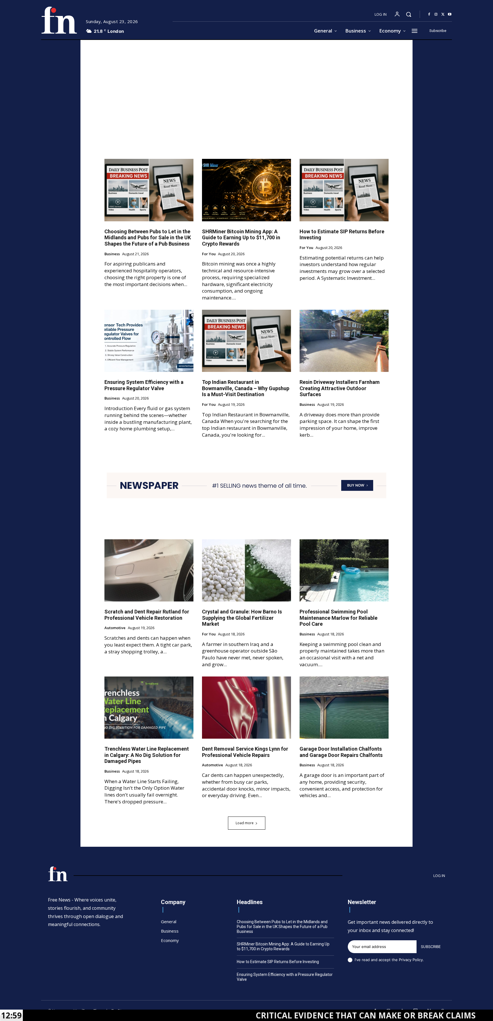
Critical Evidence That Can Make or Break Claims (315, 1015)
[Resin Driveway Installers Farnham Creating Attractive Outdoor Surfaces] (344, 341)
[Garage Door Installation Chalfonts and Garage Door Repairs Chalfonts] (344, 707)
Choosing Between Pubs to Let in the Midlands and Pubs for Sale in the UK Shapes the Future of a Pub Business (147, 237)
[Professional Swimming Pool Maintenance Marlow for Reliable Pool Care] (344, 570)
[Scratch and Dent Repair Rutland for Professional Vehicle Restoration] (148, 570)
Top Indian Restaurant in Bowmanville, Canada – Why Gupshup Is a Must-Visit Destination (245, 388)
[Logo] (59, 20)
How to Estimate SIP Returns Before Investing (278, 961)
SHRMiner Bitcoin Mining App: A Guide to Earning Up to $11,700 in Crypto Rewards (241, 237)
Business (112, 254)
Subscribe (431, 946)
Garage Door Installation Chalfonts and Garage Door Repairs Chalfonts (341, 752)
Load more (245, 823)
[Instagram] (436, 14)
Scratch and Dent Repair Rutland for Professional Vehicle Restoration (146, 615)
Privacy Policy (411, 959)
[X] (442, 14)
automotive (115, 628)
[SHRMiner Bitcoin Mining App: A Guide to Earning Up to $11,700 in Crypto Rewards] (246, 190)
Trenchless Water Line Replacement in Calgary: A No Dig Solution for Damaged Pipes (146, 755)
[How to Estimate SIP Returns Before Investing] (344, 190)
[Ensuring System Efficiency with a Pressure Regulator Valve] (148, 341)
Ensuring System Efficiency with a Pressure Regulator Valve (143, 385)
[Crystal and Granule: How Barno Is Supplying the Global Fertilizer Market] (246, 570)
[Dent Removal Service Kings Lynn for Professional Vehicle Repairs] (246, 707)
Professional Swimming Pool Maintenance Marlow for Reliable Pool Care (338, 618)
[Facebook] (429, 14)
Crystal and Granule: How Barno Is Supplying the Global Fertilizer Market (242, 618)
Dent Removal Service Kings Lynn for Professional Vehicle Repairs (245, 752)
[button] (408, 14)
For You (209, 254)
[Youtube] (449, 14)
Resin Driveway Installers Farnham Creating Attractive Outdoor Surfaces (340, 388)
